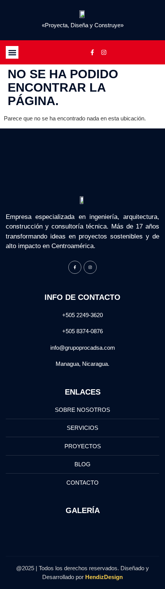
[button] (12, 52)
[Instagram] (103, 52)
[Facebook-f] (92, 52)
